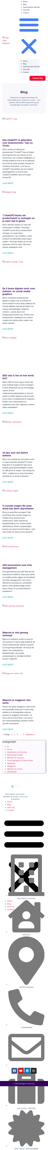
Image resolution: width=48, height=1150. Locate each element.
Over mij (26, 10)
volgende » (30, 734)
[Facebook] (14, 1071)
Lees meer (7, 183)
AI (8, 746)
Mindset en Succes (15, 758)
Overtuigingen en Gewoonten (20, 760)
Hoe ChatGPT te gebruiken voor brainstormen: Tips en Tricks (17, 143)
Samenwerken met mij (31, 7)
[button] (28, 36)
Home (25, 1)
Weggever (11, 766)
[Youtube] (21, 1071)
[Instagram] (34, 1071)
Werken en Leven (14, 769)
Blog (24, 4)
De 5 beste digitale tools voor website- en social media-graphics (18, 291)
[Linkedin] (27, 1071)
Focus (9, 749)
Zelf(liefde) (12, 772)
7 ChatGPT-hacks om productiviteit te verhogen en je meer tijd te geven (18, 218)
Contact (26, 13)
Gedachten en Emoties (17, 752)
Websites (11, 763)
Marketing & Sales (15, 755)
